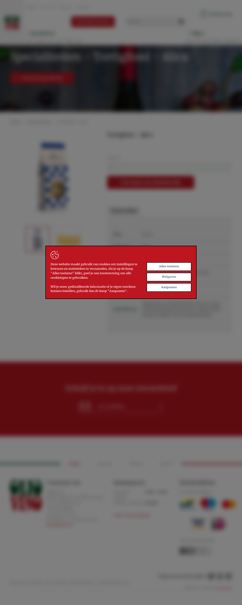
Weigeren (169, 276)
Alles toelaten (169, 266)
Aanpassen (169, 287)
